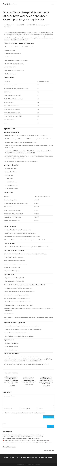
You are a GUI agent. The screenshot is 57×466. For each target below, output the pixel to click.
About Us (6, 457)
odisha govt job (44, 24)
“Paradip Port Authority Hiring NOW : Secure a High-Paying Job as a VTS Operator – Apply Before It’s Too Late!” (46, 380)
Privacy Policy (26, 457)
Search (4, 423)
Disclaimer (19, 457)
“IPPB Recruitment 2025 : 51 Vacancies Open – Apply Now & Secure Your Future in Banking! (23, 436)
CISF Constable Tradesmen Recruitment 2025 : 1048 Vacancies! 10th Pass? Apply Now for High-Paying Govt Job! (27, 442)
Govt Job (36, 24)
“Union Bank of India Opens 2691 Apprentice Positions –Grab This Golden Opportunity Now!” (23, 435)
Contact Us (12, 457)
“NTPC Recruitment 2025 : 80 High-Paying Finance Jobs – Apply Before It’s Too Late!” (21, 438)
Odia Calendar (48, 457)
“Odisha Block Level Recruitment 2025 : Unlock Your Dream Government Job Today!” (28, 379)
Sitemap (32, 457)
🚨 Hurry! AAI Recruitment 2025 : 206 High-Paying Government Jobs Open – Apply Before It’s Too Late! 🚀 (26, 440)
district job (30, 24)
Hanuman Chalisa (39, 457)
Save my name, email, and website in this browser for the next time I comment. (24, 412)
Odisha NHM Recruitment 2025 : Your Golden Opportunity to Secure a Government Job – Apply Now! (11, 380)
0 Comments (7, 26)
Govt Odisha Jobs (10, 4)
